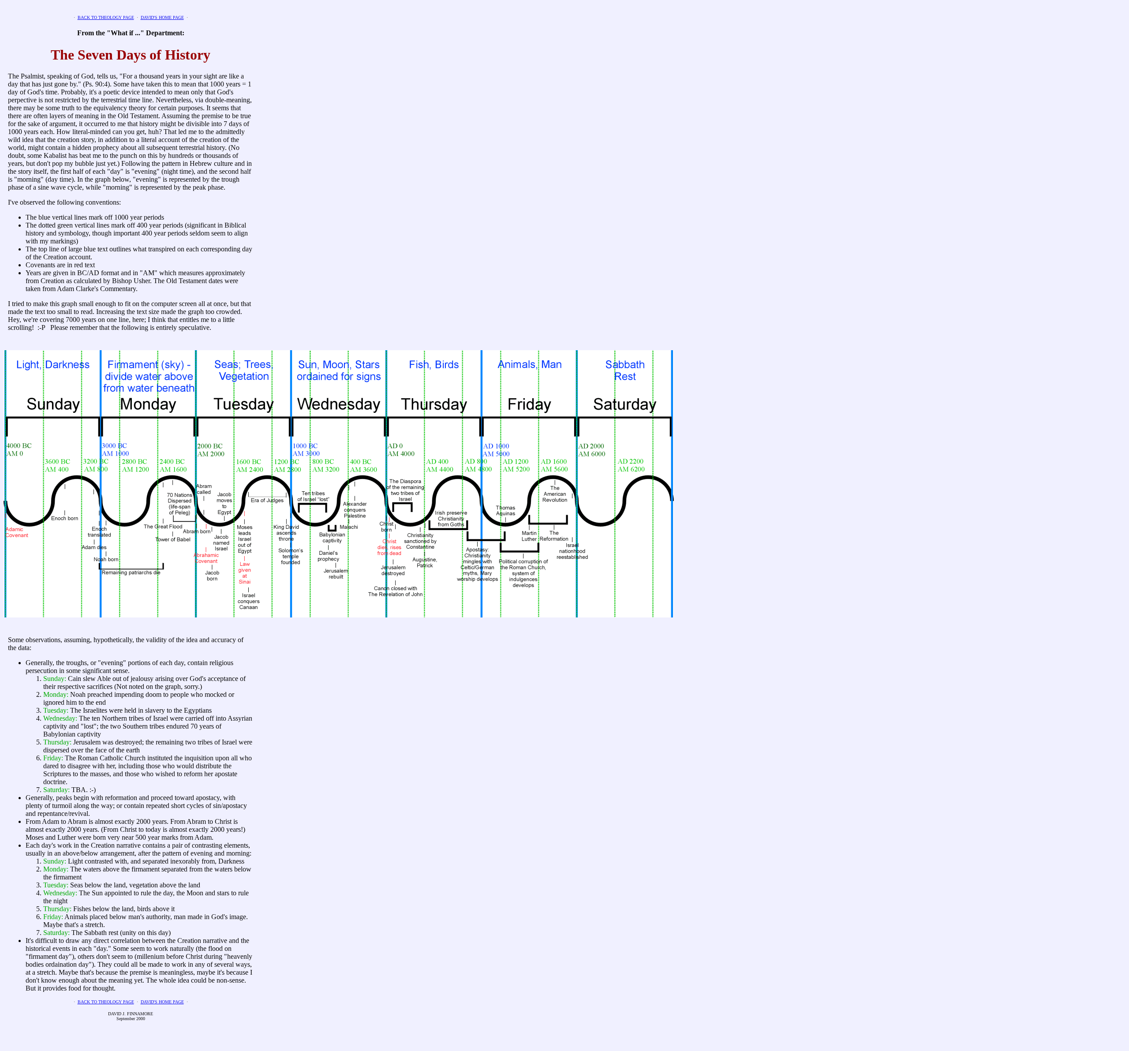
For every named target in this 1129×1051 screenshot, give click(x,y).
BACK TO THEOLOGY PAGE (106, 17)
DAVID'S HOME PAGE (162, 17)
